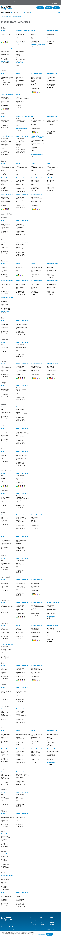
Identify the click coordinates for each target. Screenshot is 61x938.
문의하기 (52, 924)
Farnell (33, 31)
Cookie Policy (14, 936)
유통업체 (10, 16)
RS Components (21, 49)
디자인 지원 (15, 12)
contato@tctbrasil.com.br (37, 154)
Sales (7, 16)
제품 (2, 12)
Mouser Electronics (7, 49)
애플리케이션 (8, 12)
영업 (41, 922)
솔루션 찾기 (48, 7)
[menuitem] (59, 4)
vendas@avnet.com (35, 130)
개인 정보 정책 (38, 930)
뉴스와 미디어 (43, 920)
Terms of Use (51, 930)
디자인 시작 (40, 7)
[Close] (59, 934)
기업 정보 (28, 12)
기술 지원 (56, 7)
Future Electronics (52, 31)
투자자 (51, 917)
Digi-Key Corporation (23, 31)
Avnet (3, 31)
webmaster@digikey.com (21, 43)
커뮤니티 (52, 922)
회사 (4, 16)
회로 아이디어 (33, 924)
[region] (30, 934)
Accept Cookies (49, 934)
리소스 (22, 12)
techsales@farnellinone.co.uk (38, 44)
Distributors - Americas (18, 16)
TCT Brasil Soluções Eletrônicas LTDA (37, 137)
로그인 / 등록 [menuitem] (54, 3)
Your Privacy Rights (41, 934)
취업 (51, 920)
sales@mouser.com (5, 61)
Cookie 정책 (45, 930)
